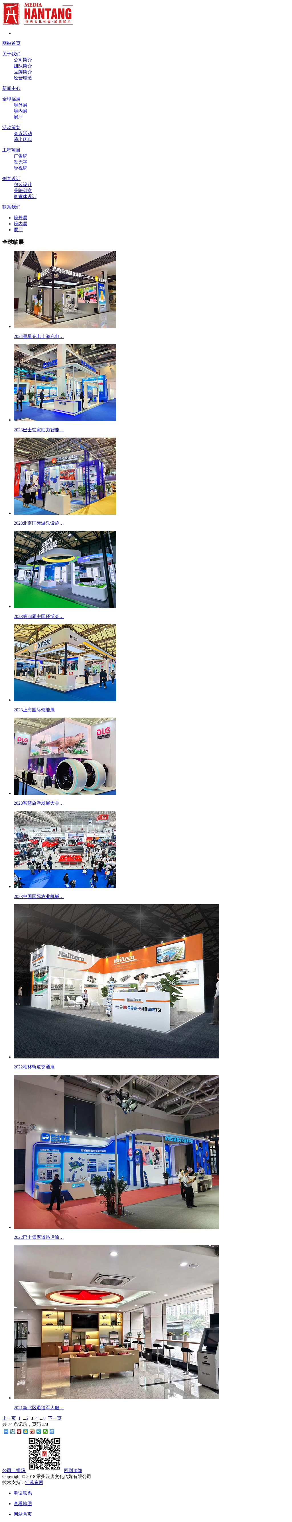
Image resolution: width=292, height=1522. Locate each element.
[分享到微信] (45, 1431)
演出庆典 (23, 139)
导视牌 (20, 168)
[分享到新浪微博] (32, 1431)
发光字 (20, 162)
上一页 (9, 1418)
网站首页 (11, 43)
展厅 (18, 116)
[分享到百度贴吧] (12, 1431)
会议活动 (23, 133)
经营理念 (23, 77)
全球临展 (11, 98)
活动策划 (11, 127)
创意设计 (11, 178)
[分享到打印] (52, 1431)
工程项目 (11, 150)
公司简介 (23, 59)
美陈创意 (23, 190)
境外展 (20, 104)
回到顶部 (73, 1470)
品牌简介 (23, 71)
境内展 (20, 110)
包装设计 (23, 184)
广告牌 (20, 156)
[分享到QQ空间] (25, 1431)
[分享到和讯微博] (19, 1431)
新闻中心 (11, 88)
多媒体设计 (25, 196)
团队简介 (23, 65)
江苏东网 (34, 1482)
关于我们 (11, 53)
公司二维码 (13, 1470)
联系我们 (11, 207)
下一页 (55, 1418)
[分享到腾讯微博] (38, 1431)
